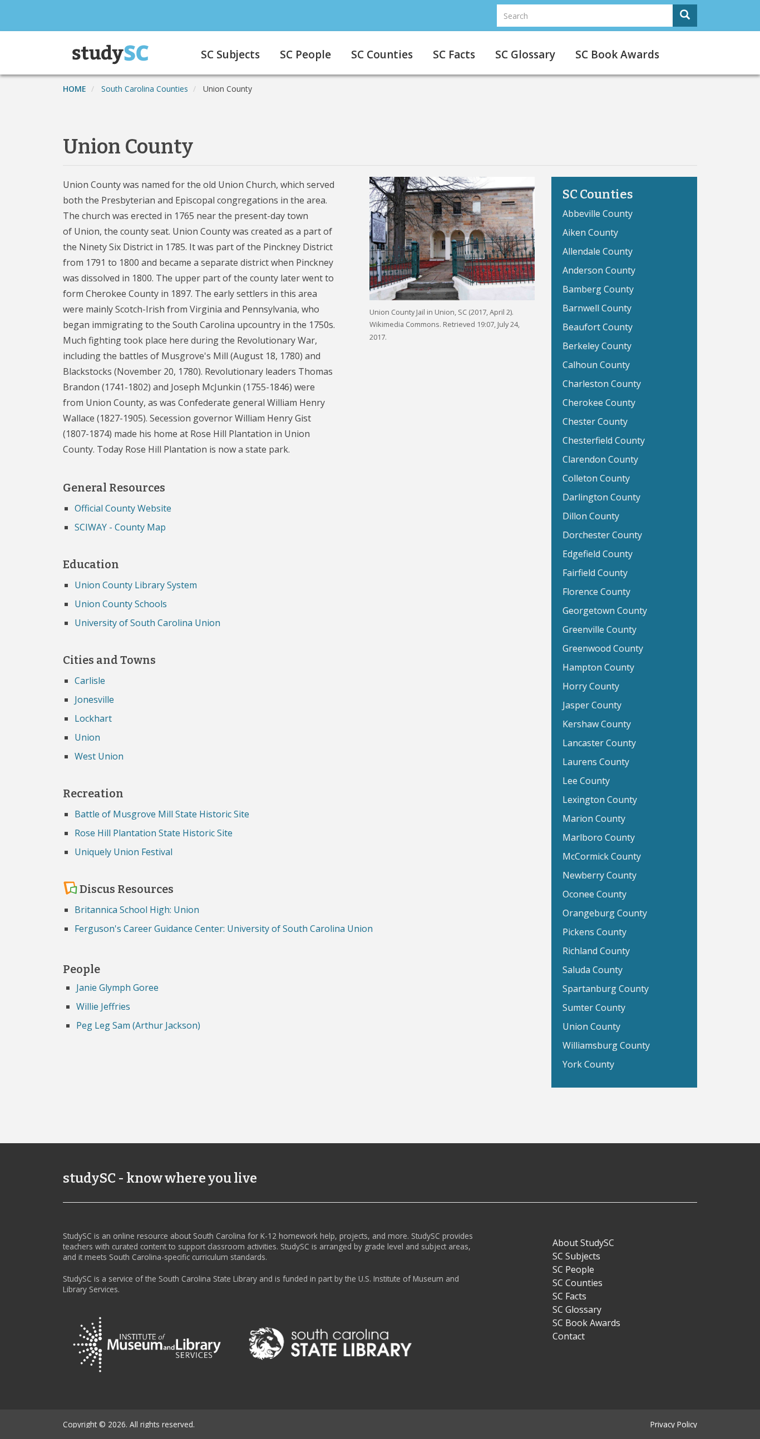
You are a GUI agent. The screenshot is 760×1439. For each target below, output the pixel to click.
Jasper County (591, 705)
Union (87, 737)
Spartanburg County (605, 989)
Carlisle (90, 680)
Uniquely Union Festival (123, 852)
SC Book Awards (617, 54)
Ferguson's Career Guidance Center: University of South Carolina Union (224, 928)
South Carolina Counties (144, 88)
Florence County (596, 591)
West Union (99, 756)
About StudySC (583, 1243)
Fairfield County (595, 573)
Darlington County (601, 497)
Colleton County (596, 478)
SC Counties (382, 54)
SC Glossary (525, 54)
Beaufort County (597, 327)
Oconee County (594, 894)
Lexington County (599, 799)
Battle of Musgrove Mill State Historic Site (162, 814)
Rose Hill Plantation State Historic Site (154, 833)
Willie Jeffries (103, 1006)
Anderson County (598, 270)
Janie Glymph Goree (117, 987)
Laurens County (595, 762)
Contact (568, 1336)
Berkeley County (596, 346)
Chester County (595, 421)
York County (588, 1064)
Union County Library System (136, 585)
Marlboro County (598, 837)
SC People (305, 54)
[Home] (114, 54)
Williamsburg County (606, 1045)
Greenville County (599, 629)
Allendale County (597, 251)
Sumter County (593, 1007)
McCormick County (601, 856)
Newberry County (599, 875)
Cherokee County (598, 402)
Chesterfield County (603, 440)
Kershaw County (596, 724)
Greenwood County (602, 648)
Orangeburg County (604, 913)
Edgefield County (597, 554)
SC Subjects (230, 54)
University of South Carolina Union (147, 623)
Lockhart (93, 718)
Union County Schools (121, 604)
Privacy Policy (673, 1424)
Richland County (596, 951)
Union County (591, 1026)
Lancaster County (599, 743)
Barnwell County (596, 308)
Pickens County (594, 932)
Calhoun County (596, 365)
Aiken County (590, 232)
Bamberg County (598, 289)
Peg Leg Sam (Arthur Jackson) (138, 1025)
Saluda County (592, 970)
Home (74, 88)
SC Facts (454, 54)
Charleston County (601, 384)
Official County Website (123, 508)
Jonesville (94, 699)
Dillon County (590, 516)
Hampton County (598, 667)
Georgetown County (604, 610)
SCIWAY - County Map (120, 527)
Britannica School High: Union (137, 910)
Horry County (590, 686)
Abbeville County (597, 213)
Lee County (586, 781)
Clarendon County (600, 459)
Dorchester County (602, 535)
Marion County (593, 818)
